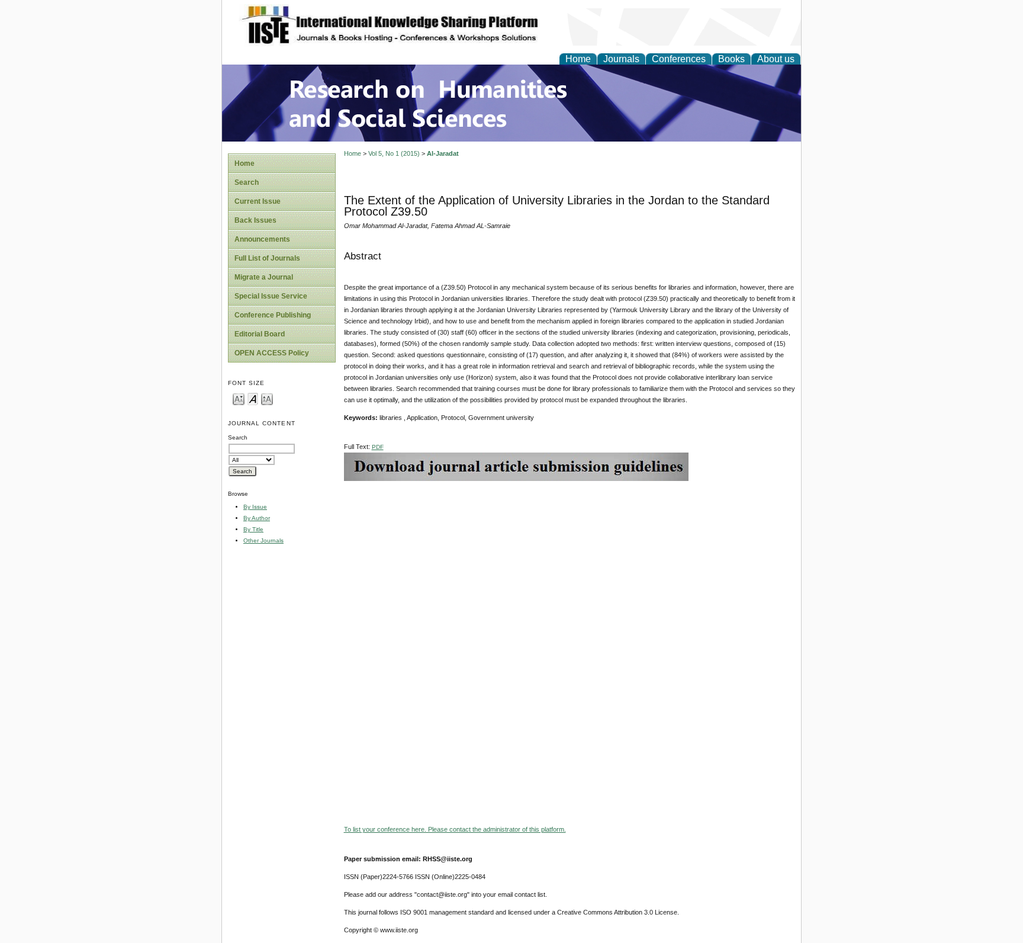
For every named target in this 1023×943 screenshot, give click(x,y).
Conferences (679, 59)
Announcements (262, 239)
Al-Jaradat (443, 153)
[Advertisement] (569, 564)
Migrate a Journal (263, 277)
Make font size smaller (239, 398)
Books (731, 59)
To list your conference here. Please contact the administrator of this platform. (455, 829)
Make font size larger (267, 398)
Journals (621, 59)
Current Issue (257, 201)
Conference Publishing (272, 315)
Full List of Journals (267, 258)
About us (775, 59)
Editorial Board (259, 334)
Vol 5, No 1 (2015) (394, 153)
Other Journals (263, 540)
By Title (253, 529)
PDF (378, 447)
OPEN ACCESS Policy (271, 353)
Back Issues (255, 220)
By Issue (255, 506)
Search (246, 182)
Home (578, 59)
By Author (256, 518)
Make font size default (253, 398)
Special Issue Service (270, 296)
